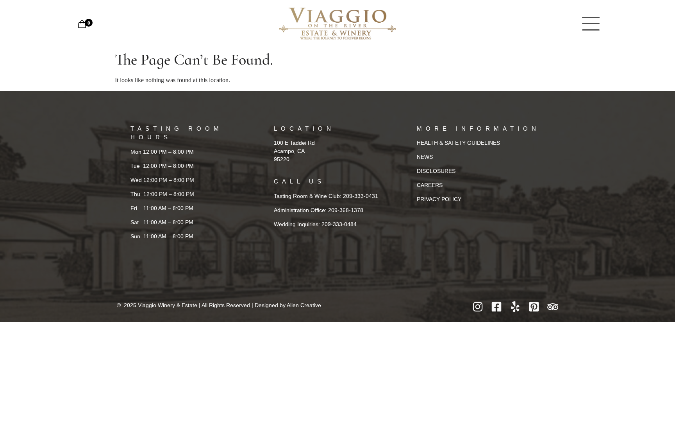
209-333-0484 (339, 224)
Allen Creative (304, 305)
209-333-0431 (360, 196)
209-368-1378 (345, 210)
